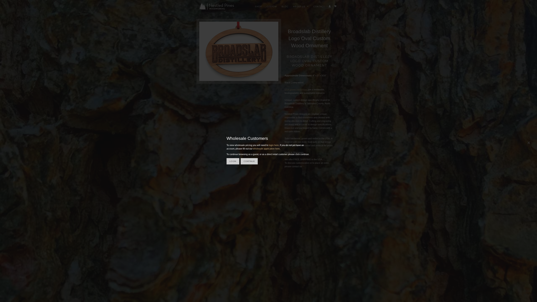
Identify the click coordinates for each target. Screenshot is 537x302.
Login (232, 161)
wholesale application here (266, 149)
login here (274, 145)
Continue (249, 161)
